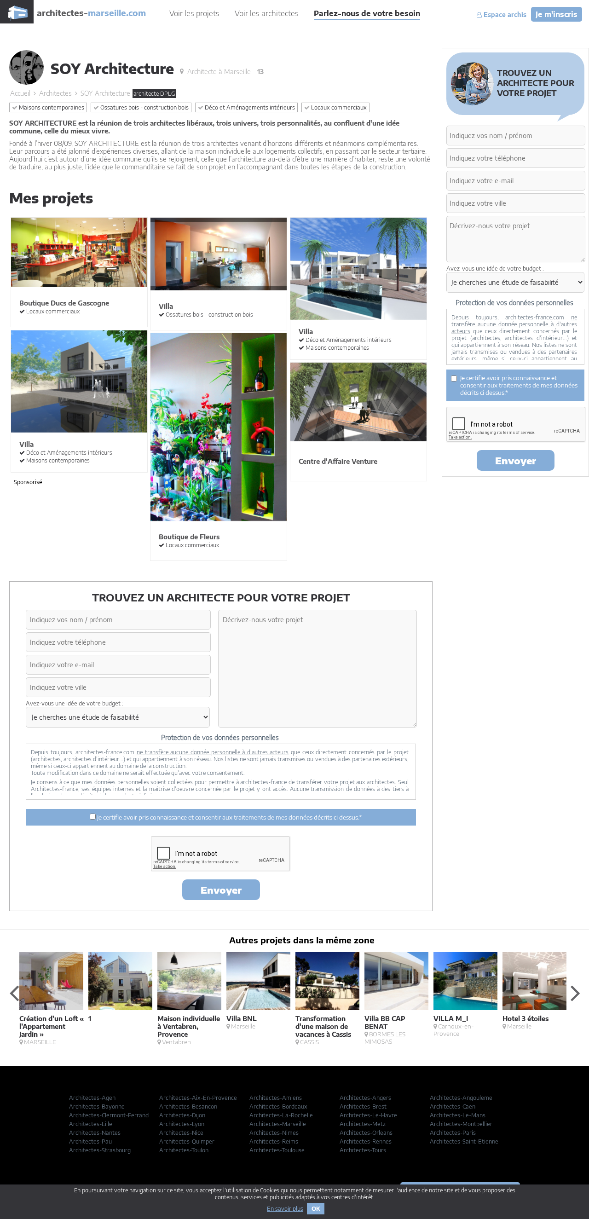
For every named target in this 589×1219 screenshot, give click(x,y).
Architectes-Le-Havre (368, 1115)
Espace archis (504, 14)
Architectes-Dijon (182, 1115)
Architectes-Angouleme (461, 1097)
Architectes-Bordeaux (278, 1106)
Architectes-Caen (452, 1106)
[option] (53, 999)
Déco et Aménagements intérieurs (249, 107)
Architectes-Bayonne (97, 1106)
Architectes (55, 93)
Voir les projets (194, 13)
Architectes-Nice (181, 1132)
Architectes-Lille (90, 1124)
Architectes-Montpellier (461, 1124)
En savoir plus (285, 1208)
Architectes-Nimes (274, 1132)
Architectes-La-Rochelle (281, 1115)
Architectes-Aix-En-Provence (198, 1097)
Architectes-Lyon (181, 1124)
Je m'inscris (556, 14)
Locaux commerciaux (338, 107)
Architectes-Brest (363, 1106)
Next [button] (575, 992)
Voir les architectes (267, 13)
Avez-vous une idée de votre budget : (74, 703)
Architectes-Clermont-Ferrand (109, 1115)
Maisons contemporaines (50, 107)
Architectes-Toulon (183, 1150)
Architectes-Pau (90, 1141)
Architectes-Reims (273, 1141)
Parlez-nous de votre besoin (367, 13)
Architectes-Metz (363, 1124)
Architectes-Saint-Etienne (464, 1141)
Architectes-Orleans (366, 1132)
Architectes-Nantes (95, 1132)
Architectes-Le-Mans (457, 1115)
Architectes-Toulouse (277, 1150)
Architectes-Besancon (188, 1106)
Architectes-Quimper (186, 1141)
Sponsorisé (28, 482)
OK (316, 1208)
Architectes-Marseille (277, 1124)
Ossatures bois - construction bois (144, 107)
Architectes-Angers (365, 1097)
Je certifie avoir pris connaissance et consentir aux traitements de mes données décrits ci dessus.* (229, 817)
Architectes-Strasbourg (100, 1150)
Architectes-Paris (453, 1132)
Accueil (20, 93)
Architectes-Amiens (275, 1097)
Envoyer (221, 889)
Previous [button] (13, 992)
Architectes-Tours (363, 1150)
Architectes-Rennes (366, 1141)
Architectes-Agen (92, 1097)
